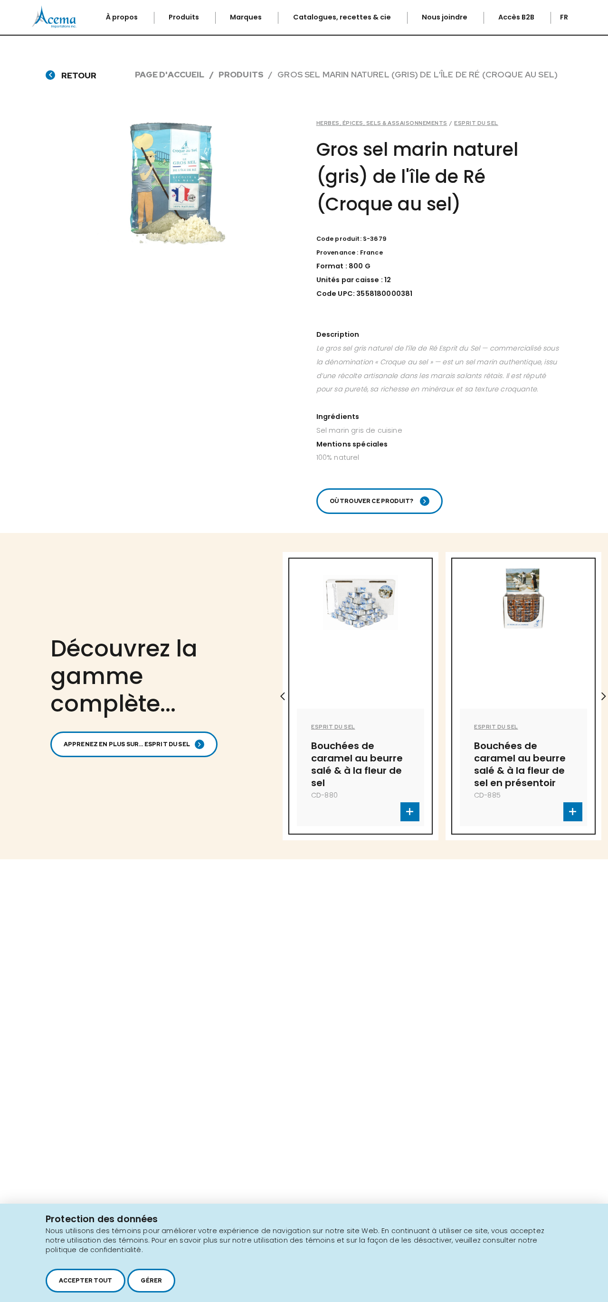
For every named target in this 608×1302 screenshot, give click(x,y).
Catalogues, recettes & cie (342, 17)
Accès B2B (517, 17)
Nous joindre (445, 17)
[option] (324, 696)
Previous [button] (283, 696)
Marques (246, 17)
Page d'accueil (169, 74)
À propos (122, 17)
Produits (184, 17)
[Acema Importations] (54, 25)
